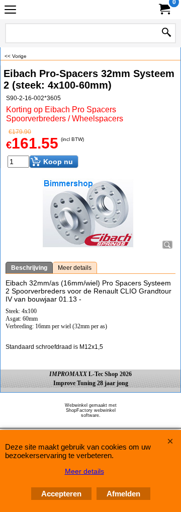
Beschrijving (29, 267)
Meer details (75, 267)
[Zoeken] (166, 33)
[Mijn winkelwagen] (163, 9)
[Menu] (10, 11)
